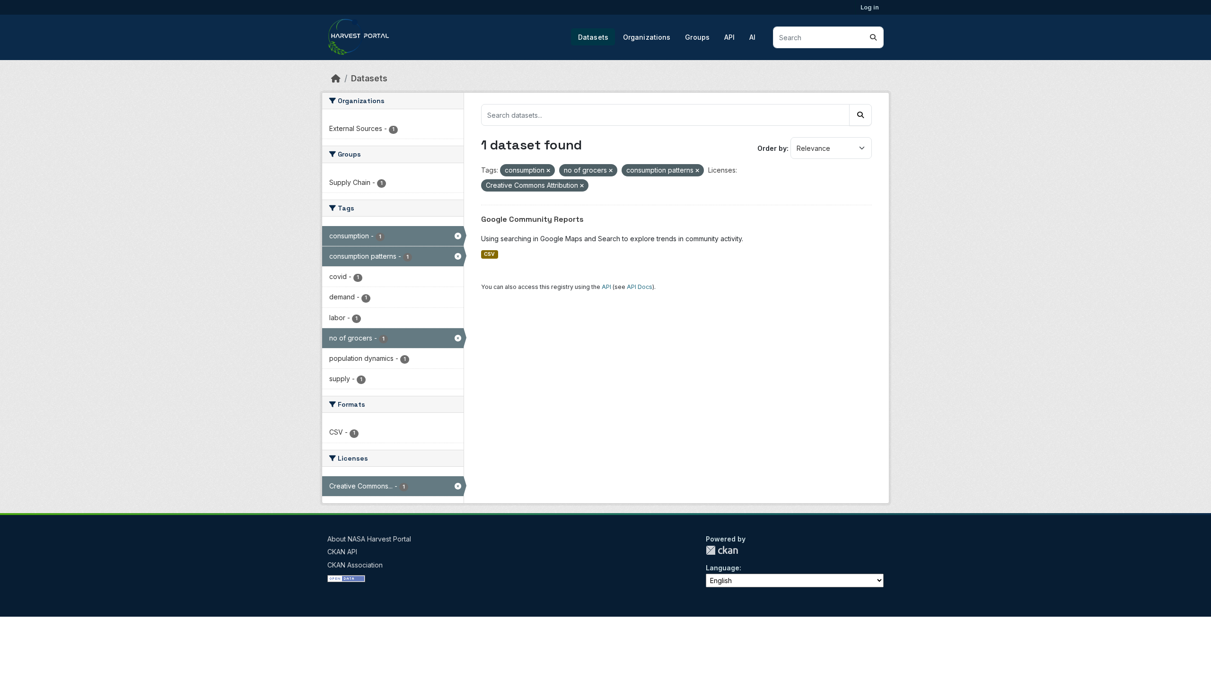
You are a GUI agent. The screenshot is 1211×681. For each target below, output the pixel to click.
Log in (869, 7)
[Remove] (548, 170)
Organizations (647, 37)
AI (752, 37)
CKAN (722, 550)
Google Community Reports (532, 219)
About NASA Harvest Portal (369, 539)
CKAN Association (355, 565)
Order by (772, 148)
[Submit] (873, 37)
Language (722, 568)
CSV (489, 254)
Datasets (593, 37)
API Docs (639, 286)
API (729, 37)
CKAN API (342, 552)
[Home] (336, 78)
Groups (697, 37)
